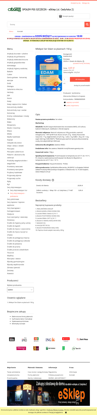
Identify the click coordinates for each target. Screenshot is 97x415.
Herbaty (10, 92)
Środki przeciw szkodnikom (18, 250)
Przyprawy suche (13, 178)
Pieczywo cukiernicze (15, 152)
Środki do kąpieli (13, 226)
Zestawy (10, 270)
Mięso (9, 131)
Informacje (73, 372)
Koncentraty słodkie (15, 107)
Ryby (9, 181)
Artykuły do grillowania (16, 56)
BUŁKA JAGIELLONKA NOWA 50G (48, 211)
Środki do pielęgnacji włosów (18, 241)
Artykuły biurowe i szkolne (17, 54)
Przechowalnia (12, 378)
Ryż (8, 184)
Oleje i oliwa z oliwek (15, 146)
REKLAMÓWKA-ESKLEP (45, 209)
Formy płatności (33, 375)
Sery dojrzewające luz (18, 190)
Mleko (9, 134)
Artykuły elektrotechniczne (17, 59)
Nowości (10, 273)
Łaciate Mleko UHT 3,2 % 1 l (46, 218)
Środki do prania (13, 247)
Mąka (9, 122)
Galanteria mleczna (14, 89)
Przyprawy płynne (14, 175)
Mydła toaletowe (13, 137)
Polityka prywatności (55, 375)
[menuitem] (11, 31)
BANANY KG (41, 223)
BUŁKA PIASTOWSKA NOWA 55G (48, 216)
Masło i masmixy (13, 128)
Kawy (9, 101)
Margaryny (11, 125)
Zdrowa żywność (13, 267)
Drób (9, 83)
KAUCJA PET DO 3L (43, 225)
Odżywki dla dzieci (14, 143)
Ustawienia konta (13, 375)
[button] (71, 102)
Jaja (8, 95)
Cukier (9, 74)
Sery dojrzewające (14, 187)
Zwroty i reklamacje (34, 378)
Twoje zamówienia (13, 372)
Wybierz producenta (14, 285)
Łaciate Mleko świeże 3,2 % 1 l (47, 213)
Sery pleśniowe (13, 199)
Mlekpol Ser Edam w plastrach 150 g (21, 302)
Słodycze (10, 214)
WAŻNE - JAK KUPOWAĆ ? (57, 378)
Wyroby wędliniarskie (15, 264)
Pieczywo (10, 149)
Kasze (9, 98)
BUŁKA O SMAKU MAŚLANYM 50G (49, 221)
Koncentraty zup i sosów (16, 110)
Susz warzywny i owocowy (17, 217)
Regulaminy (52, 372)
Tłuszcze (10, 253)
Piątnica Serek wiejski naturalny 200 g (51, 230)
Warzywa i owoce (14, 258)
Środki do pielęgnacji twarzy (18, 238)
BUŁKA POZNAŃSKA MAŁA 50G (48, 228)
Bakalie (10, 71)
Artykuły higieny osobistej (17, 68)
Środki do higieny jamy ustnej (19, 223)
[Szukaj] (87, 24)
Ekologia (10, 86)
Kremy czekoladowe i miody (18, 116)
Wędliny (10, 255)
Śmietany (10, 220)
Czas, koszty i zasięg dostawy (38, 372)
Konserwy (11, 113)
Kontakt (72, 375)
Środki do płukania (14, 244)
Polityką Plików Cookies (55, 410)
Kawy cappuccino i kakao (17, 104)
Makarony (11, 119)
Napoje (10, 140)
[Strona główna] (42, 9)
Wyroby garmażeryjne (15, 261)
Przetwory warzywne (15, 169)
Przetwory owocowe (15, 166)
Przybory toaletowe (14, 172)
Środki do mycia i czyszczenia (18, 229)
